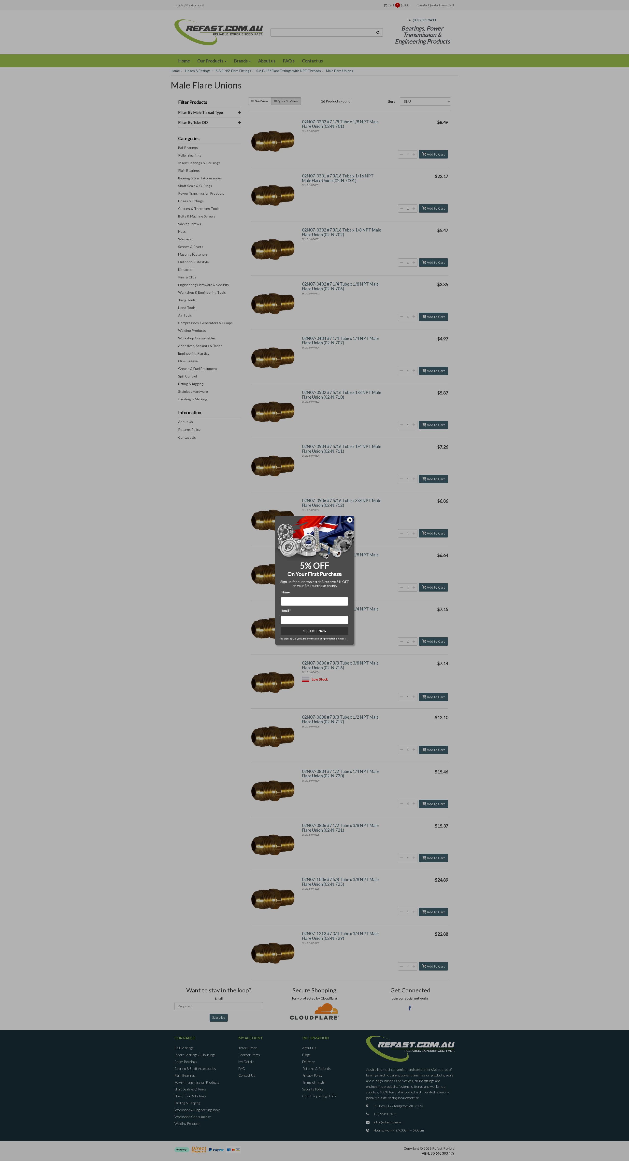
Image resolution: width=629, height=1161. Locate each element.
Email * (286, 611)
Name (286, 592)
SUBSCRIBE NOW (314, 631)
